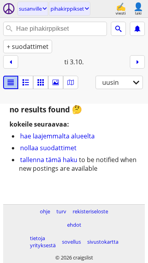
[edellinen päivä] (10, 62)
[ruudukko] (40, 82)
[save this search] (137, 29)
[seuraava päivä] (137, 62)
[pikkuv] (25, 82)
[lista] (10, 82)
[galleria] (55, 82)
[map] (70, 82)
